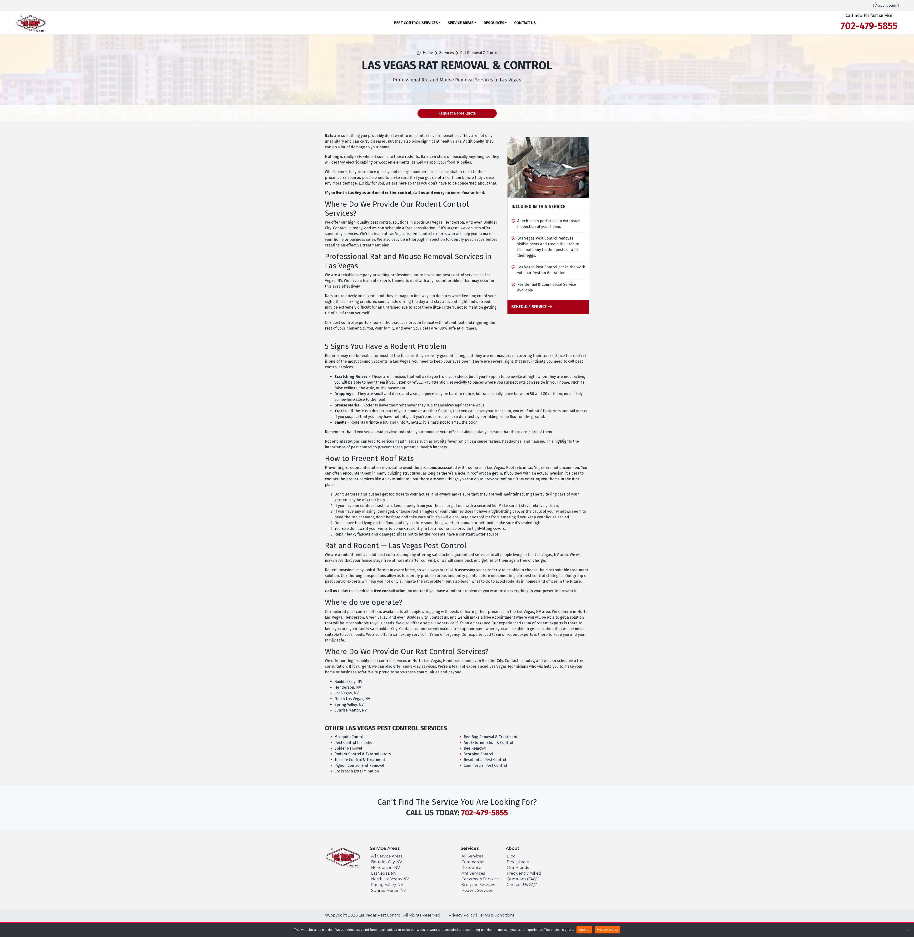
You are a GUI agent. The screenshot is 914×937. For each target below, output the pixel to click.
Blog (511, 856)
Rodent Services (477, 890)
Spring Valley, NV (349, 704)
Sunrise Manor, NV (350, 710)
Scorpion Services (478, 884)
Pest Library (518, 862)
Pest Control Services (416, 22)
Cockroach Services (480, 879)
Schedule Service (529, 306)
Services (446, 52)
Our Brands (518, 867)
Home (428, 52)
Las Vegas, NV (346, 693)
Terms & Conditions (496, 915)
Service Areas (461, 22)
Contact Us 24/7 (522, 884)
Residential (472, 867)
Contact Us (525, 22)
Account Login (886, 6)
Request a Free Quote (457, 113)
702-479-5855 (484, 812)
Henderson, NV (347, 687)
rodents (412, 156)
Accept (584, 930)
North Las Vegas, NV (352, 698)
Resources (494, 22)
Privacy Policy (462, 915)
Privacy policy (607, 930)
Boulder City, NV (348, 681)
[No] (908, 929)
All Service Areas (386, 856)
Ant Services (473, 873)
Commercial (473, 862)
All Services (472, 856)
